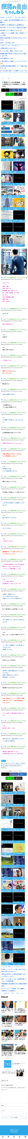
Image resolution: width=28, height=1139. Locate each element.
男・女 (20, 765)
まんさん (19, 763)
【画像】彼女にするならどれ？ (9, 48)
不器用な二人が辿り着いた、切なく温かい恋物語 (12, 17)
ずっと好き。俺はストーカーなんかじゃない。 (13, 966)
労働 (11, 765)
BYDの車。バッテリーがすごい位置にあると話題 (13, 27)
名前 (2, 1105)
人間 (3, 765)
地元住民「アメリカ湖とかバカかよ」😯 (11, 30)
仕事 (7, 765)
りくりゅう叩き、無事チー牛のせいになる (11, 51)
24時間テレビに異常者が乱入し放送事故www (12, 25)
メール (3, 1110)
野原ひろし (5, 767)
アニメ (4, 763)
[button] (18, 94)
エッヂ (4, 760)
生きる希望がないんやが (7, 58)
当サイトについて (14, 1134)
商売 (15, 765)
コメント (4, 1089)
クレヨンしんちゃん (11, 763)
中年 (24, 763)
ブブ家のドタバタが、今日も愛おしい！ (10, 45)
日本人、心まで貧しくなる (7, 42)
